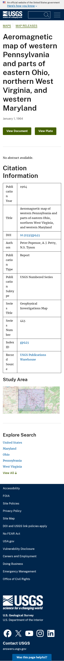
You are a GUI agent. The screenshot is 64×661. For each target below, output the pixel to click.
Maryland (9, 448)
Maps (7, 26)
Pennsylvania (12, 460)
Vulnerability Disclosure (18, 549)
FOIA (6, 496)
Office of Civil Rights (16, 579)
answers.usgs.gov (14, 649)
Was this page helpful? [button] (32, 657)
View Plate (45, 131)
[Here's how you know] (32, 4)
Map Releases (26, 26)
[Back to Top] (51, 648)
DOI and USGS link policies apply (25, 526)
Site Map (9, 518)
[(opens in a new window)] (7, 633)
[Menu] (57, 15)
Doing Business (13, 564)
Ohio (6, 454)
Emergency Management (19, 571)
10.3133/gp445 (30, 235)
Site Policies (11, 503)
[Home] (12, 17)
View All (9, 473)
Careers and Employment (19, 556)
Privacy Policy (12, 511)
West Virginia (12, 466)
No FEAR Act (11, 533)
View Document (17, 131)
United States (12, 442)
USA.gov (8, 541)
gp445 (24, 342)
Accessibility (11, 488)
